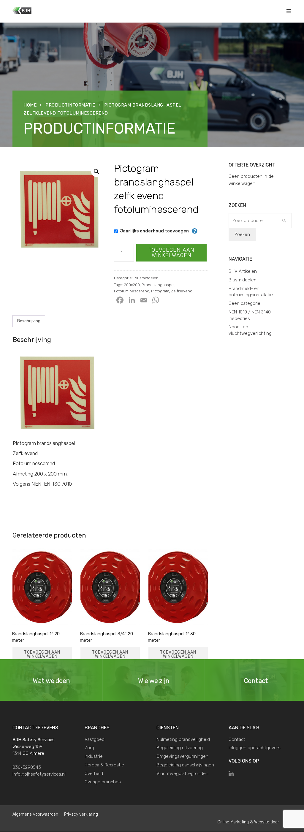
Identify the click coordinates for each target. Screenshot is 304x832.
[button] (96, 171)
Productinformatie (70, 105)
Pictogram (160, 291)
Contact (237, 739)
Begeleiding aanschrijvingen (185, 765)
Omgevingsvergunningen (182, 756)
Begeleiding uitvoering (179, 747)
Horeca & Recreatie (104, 765)
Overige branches (103, 782)
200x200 (132, 285)
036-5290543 (26, 767)
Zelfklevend (181, 291)
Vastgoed (94, 739)
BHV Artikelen (243, 271)
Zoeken (242, 234)
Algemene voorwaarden (35, 814)
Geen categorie (244, 303)
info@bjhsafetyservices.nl (39, 774)
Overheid (94, 773)
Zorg (89, 747)
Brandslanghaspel (158, 285)
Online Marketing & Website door (250, 822)
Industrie (94, 756)
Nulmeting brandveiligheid (183, 739)
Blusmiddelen (146, 278)
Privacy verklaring (81, 814)
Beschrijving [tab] (28, 321)
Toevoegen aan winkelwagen (171, 253)
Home (30, 105)
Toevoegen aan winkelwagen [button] (42, 654)
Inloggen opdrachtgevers (255, 747)
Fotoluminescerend (131, 291)
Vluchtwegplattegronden (182, 773)
